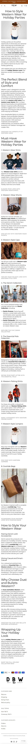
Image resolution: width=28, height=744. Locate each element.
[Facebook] (11, 742)
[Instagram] (14, 742)
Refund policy (5, 702)
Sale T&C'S (4, 711)
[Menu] (1, 5)
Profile (3, 729)
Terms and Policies (14, 738)
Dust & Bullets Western (11, 735)
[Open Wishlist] (24, 5)
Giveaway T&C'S (6, 714)
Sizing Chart (5, 700)
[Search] (4, 5)
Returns (3, 694)
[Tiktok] (16, 742)
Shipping (4, 697)
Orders (3, 723)
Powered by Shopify (20, 735)
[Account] (21, 5)
